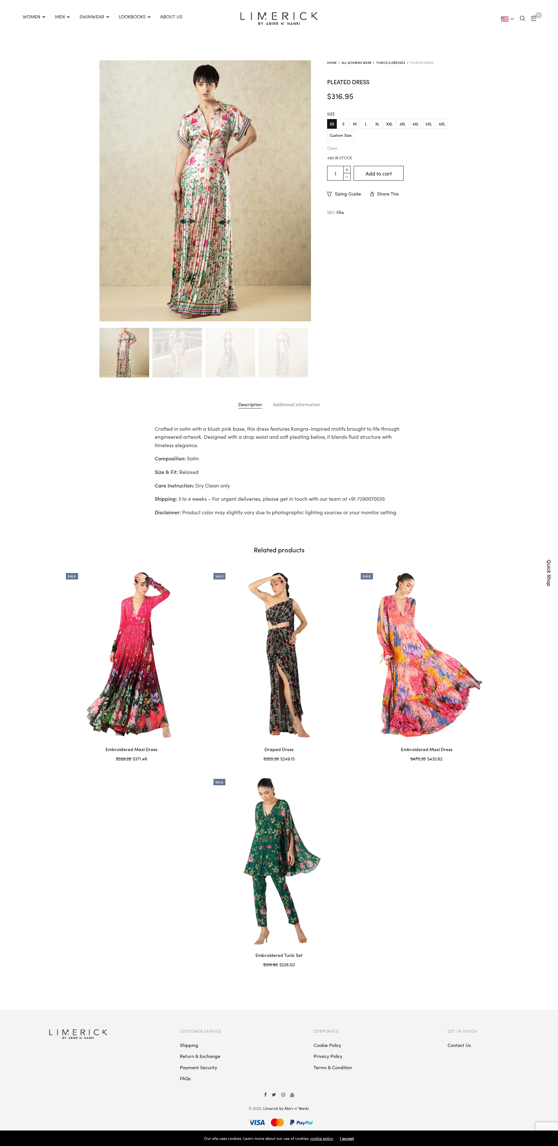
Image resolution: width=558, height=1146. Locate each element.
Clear (332, 148)
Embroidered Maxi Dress (131, 749)
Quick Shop (549, 573)
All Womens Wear (356, 62)
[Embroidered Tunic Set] (279, 861)
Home (332, 62)
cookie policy (321, 1138)
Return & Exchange (200, 1056)
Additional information (296, 404)
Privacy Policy (328, 1056)
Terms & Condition (333, 1067)
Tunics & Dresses (390, 62)
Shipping (189, 1045)
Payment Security (198, 1067)
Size (331, 114)
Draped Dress (279, 749)
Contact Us (459, 1045)
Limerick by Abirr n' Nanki (286, 1108)
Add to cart (379, 173)
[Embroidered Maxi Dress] (132, 655)
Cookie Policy (327, 1045)
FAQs (185, 1078)
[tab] (250, 404)
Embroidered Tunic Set (279, 955)
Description (250, 404)
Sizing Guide (348, 193)
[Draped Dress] (279, 655)
